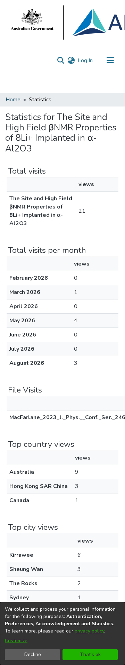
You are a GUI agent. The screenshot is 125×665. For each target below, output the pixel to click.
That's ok (90, 654)
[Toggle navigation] (110, 60)
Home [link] (13, 99)
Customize (16, 640)
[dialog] (62, 633)
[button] (60, 60)
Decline (32, 654)
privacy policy (89, 631)
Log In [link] (85, 60)
